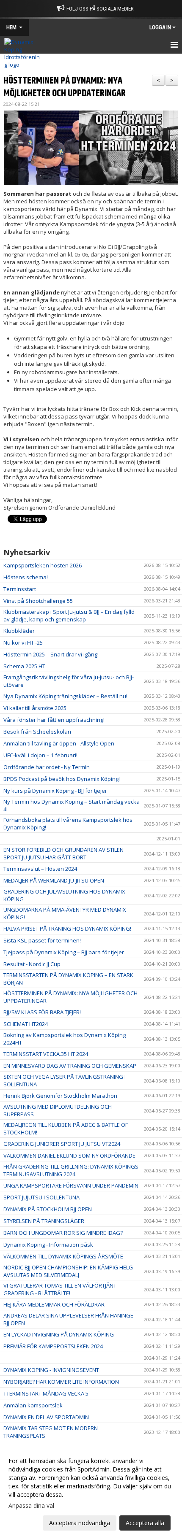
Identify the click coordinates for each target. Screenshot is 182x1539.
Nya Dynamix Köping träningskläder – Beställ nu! (65, 696)
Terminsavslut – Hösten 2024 (40, 868)
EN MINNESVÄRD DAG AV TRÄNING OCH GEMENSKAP (69, 1065)
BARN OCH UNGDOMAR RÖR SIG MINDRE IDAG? (63, 1233)
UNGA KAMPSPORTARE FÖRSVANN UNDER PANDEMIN (70, 1185)
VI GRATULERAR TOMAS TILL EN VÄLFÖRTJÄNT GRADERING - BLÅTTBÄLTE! (59, 1289)
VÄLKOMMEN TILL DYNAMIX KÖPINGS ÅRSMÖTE (63, 1256)
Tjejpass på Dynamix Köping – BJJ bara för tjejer (63, 952)
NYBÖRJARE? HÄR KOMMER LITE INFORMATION (61, 1381)
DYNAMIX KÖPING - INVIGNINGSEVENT (51, 1370)
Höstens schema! (25, 577)
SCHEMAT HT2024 (25, 1024)
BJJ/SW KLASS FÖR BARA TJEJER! (42, 1012)
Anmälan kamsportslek (33, 1405)
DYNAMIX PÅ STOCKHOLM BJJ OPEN (47, 1209)
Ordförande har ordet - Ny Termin (46, 767)
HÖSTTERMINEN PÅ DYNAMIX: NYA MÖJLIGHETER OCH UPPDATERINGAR (64, 87)
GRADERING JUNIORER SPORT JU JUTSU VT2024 (61, 1144)
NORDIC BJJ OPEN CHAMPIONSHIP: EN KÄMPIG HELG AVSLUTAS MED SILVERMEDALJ (68, 1271)
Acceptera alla (145, 1523)
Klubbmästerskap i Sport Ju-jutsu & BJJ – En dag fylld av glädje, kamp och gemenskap (69, 615)
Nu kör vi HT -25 (23, 642)
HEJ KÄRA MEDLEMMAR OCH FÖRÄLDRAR (54, 1304)
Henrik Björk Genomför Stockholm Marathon (60, 1095)
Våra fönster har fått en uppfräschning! (54, 720)
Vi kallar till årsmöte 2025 (34, 708)
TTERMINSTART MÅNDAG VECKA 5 (45, 1393)
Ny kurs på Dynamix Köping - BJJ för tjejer (55, 790)
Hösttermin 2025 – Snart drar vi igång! (51, 654)
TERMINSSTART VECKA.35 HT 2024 (45, 1054)
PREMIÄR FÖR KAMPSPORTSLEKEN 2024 (53, 1346)
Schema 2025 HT (24, 666)
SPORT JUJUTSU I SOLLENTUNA (41, 1197)
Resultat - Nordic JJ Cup (32, 964)
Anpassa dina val (31, 1505)
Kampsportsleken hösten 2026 (42, 565)
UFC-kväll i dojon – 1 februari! (40, 755)
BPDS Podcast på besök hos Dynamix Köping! (61, 779)
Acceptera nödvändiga (79, 1523)
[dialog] (91, 1491)
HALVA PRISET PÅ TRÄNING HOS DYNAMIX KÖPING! (67, 928)
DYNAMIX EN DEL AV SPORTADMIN (46, 1417)
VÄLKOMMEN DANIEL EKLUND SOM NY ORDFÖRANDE (69, 1155)
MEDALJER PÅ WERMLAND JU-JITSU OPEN (53, 880)
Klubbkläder (19, 630)
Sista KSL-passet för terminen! (42, 940)
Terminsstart (19, 589)
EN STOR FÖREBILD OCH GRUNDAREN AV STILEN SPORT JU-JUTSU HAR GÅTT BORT (63, 853)
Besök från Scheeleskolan (37, 731)
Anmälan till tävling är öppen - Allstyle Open (58, 743)
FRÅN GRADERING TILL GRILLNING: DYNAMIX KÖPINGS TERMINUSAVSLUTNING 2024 (70, 1170)
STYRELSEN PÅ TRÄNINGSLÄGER (43, 1221)
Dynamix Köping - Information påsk (48, 1244)
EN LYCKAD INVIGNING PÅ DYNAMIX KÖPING (58, 1334)
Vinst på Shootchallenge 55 (38, 601)
